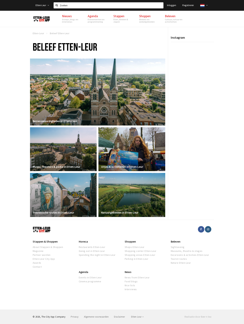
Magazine (38, 251)
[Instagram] (208, 229)
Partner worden (42, 255)
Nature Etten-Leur (181, 262)
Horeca (83, 241)
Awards (37, 262)
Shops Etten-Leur (135, 247)
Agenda (83, 272)
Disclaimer (119, 316)
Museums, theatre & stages (187, 251)
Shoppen (130, 241)
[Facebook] (201, 229)
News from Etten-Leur (137, 277)
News (128, 272)
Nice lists (130, 285)
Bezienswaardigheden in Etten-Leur (55, 121)
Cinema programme (90, 281)
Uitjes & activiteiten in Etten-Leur (122, 166)
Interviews (131, 289)
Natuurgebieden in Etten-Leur (119, 212)
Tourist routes (179, 258)
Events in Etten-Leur (90, 277)
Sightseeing (178, 247)
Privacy (74, 316)
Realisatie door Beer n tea (198, 316)
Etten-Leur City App (44, 258)
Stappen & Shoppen (45, 241)
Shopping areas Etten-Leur (140, 255)
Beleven (175, 241)
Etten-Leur (41, 5)
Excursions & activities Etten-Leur (190, 255)
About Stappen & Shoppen (48, 247)
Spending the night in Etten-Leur (97, 255)
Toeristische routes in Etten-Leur (53, 212)
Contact (37, 266)
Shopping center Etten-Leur (140, 251)
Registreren (188, 5)
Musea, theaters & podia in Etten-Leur (56, 166)
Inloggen (171, 5)
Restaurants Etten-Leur (92, 247)
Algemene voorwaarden (96, 316)
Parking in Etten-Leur (136, 258)
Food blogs (131, 281)
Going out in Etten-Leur (92, 251)
